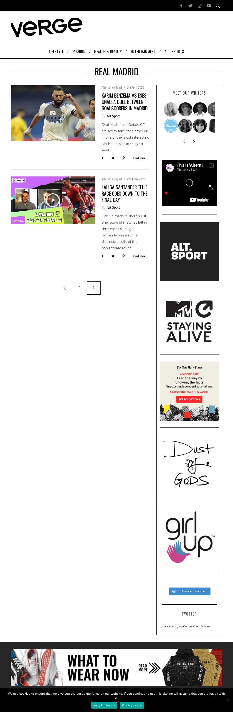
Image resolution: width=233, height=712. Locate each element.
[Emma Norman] (171, 109)
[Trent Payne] (200, 109)
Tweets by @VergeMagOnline (186, 626)
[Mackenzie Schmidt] (185, 126)
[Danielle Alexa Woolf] (200, 126)
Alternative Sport (112, 87)
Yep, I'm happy (104, 705)
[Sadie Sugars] (185, 109)
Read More (139, 158)
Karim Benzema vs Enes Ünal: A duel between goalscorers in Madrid (125, 101)
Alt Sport (113, 115)
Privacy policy (132, 705)
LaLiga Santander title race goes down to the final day (124, 193)
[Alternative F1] (171, 126)
